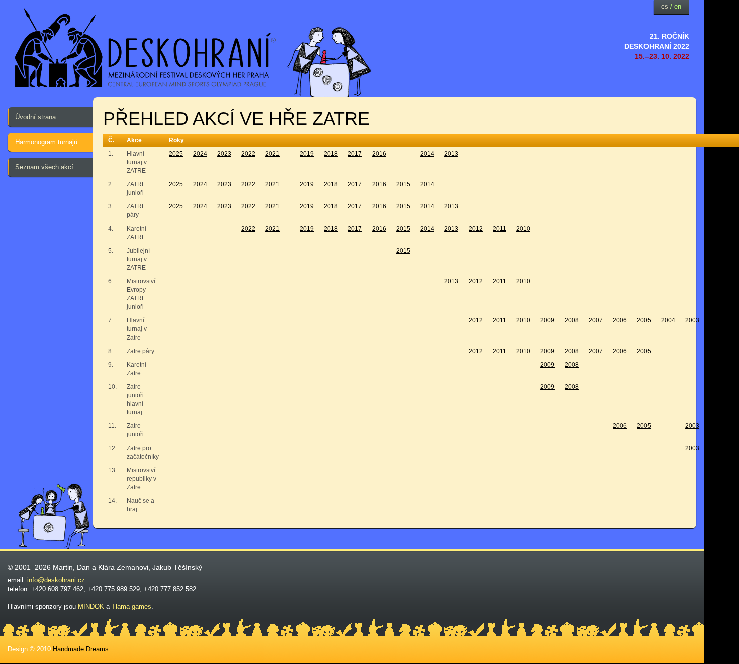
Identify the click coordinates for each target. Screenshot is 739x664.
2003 (692, 320)
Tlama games (131, 606)
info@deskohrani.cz (56, 580)
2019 (307, 153)
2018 (331, 153)
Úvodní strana (35, 117)
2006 (620, 320)
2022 (248, 153)
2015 (403, 184)
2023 (224, 153)
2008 (572, 320)
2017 (355, 153)
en (677, 6)
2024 (200, 153)
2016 (379, 153)
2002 (716, 320)
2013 (451, 153)
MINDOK (91, 606)
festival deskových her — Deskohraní (146, 48)
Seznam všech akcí (44, 167)
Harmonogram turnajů (46, 142)
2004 (668, 320)
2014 (427, 153)
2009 (547, 320)
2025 (176, 153)
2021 (272, 153)
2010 (523, 228)
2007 (596, 320)
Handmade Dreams (81, 649)
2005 (644, 320)
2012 (476, 228)
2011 (499, 228)
